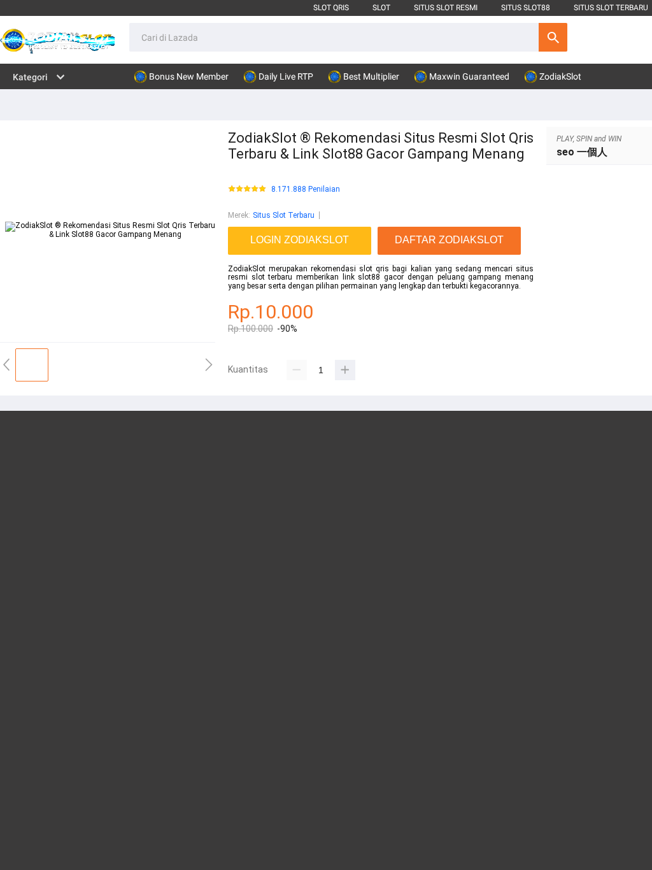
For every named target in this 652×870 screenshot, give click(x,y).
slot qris (331, 7)
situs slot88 (525, 7)
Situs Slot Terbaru (284, 215)
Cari (553, 37)
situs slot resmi (446, 7)
